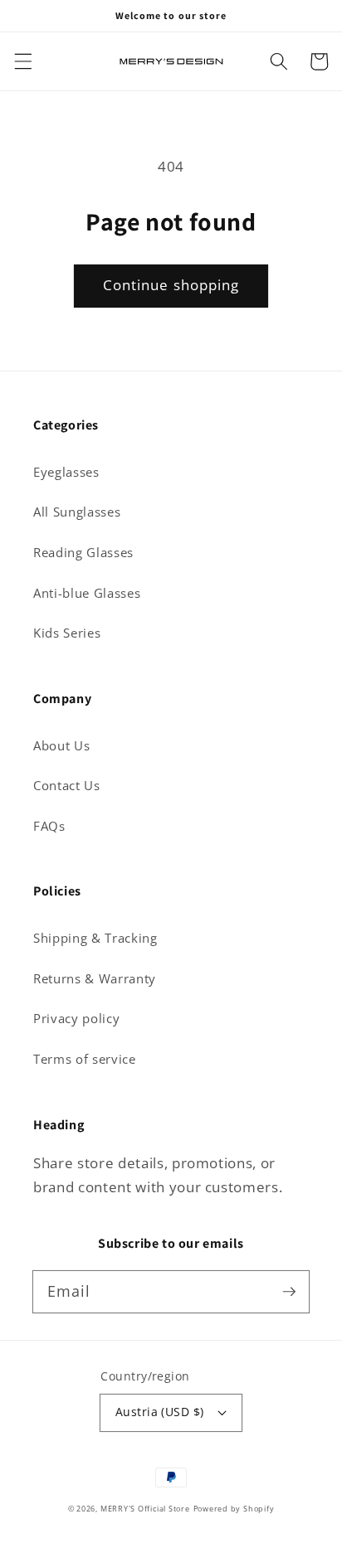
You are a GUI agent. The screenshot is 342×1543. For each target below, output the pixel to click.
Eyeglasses (66, 472)
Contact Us (66, 785)
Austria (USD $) (159, 1411)
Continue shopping (171, 284)
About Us (61, 746)
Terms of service (84, 1059)
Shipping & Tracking (95, 938)
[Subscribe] (289, 1291)
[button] (22, 61)
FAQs (49, 826)
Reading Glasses (83, 552)
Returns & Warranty (94, 978)
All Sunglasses (76, 512)
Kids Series (66, 633)
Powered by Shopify (234, 1508)
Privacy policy (76, 1018)
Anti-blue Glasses (86, 593)
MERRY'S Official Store (145, 1508)
